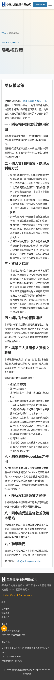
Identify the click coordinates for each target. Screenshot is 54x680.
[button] (50, 4)
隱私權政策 (27, 674)
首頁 (3, 33)
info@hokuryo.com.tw (28, 561)
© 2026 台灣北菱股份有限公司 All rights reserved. (27, 669)
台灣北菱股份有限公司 (34, 101)
